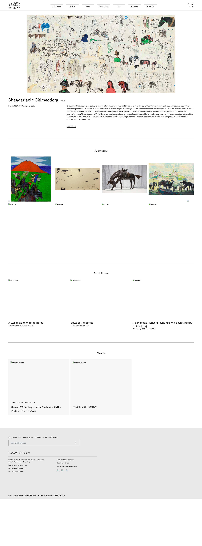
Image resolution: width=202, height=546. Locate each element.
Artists (72, 6)
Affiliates (134, 6)
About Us (150, 6)
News (88, 6)
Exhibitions (57, 6)
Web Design (49, 495)
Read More (71, 126)
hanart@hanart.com (20, 465)
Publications (103, 6)
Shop (119, 6)
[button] (191, 202)
